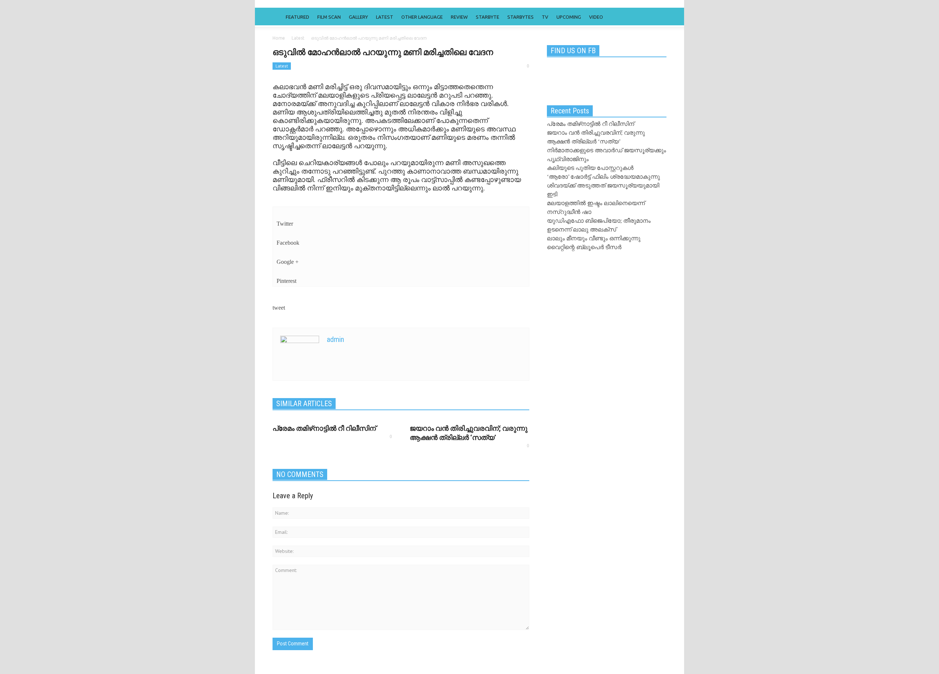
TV (545, 16)
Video (596, 16)
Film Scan (329, 16)
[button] (659, 16)
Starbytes (520, 16)
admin (335, 339)
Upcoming (568, 16)
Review (459, 16)
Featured (297, 16)
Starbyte (487, 16)
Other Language (422, 16)
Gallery (358, 16)
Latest (384, 16)
